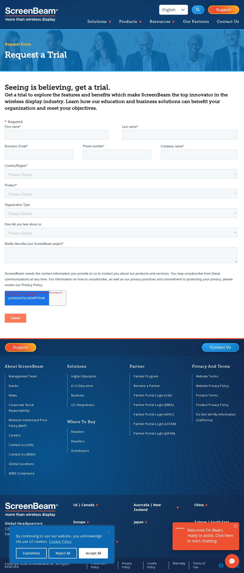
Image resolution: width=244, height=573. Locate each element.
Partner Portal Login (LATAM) (155, 424)
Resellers (78, 441)
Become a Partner (147, 386)
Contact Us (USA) (21, 445)
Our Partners (196, 22)
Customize (31, 553)
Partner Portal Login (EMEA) (154, 405)
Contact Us (228, 22)
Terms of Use (199, 565)
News (13, 395)
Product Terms (207, 395)
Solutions (97, 22)
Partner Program (146, 376)
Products (128, 22)
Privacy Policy (127, 565)
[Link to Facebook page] (221, 565)
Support (223, 10)
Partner (137, 366)
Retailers (77, 432)
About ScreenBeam (24, 366)
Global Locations (21, 464)
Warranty (179, 563)
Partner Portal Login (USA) (153, 395)
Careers (14, 435)
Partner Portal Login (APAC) (154, 414)
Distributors (80, 451)
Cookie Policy (60, 541)
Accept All (93, 553)
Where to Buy (81, 422)
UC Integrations (82, 405)
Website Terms (207, 376)
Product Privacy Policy (212, 405)
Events (13, 386)
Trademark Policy (98, 565)
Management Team (23, 376)
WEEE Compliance (22, 473)
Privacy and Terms (211, 366)
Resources (160, 22)
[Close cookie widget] (108, 532)
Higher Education (84, 376)
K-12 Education (82, 386)
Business (77, 395)
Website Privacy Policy (212, 386)
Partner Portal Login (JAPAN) (154, 433)
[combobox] (168, 10)
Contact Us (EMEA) (22, 454)
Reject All (63, 553)
